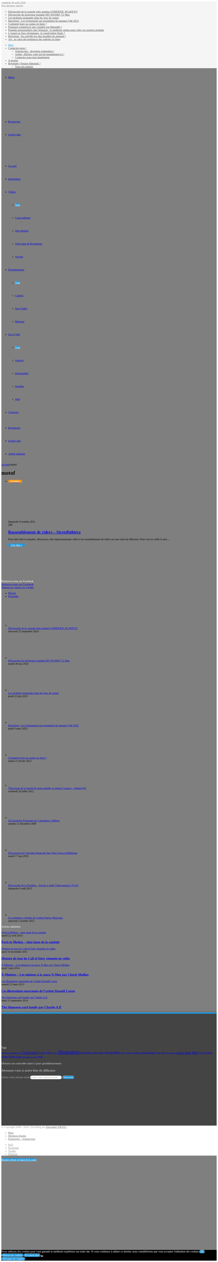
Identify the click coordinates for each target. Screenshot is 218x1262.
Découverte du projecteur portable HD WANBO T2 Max (39, 14)
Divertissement (16, 269)
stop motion (171, 1053)
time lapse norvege (29, 1057)
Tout (17, 204)
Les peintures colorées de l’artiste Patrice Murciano (35, 917)
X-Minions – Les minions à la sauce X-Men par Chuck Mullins (45, 974)
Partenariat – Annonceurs (21, 1139)
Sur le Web (14, 334)
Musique (19, 321)
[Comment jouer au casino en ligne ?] (27, 754)
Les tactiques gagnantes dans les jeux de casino (33, 17)
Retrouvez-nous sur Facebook (17, 584)
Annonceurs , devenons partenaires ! (34, 51)
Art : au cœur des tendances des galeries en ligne (34, 39)
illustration (69, 1052)
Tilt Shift (202, 1053)
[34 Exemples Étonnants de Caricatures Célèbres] (16, 817)
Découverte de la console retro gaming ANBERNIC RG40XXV (43, 11)
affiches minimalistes (11, 1053)
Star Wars (161, 1053)
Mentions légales (17, 1135)
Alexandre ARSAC (56, 1127)
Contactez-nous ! (17, 48)
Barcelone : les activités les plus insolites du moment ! (37, 36)
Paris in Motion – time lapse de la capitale (30, 942)
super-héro (183, 1052)
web (40, 1056)
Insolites (19, 386)
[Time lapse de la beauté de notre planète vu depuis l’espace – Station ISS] (27, 785)
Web (17, 399)
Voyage (19, 256)
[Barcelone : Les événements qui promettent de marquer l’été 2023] (27, 722)
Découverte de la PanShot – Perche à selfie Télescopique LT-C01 (43, 885)
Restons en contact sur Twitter (17, 587)
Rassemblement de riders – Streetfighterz (44, 532)
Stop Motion (21, 230)
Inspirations (14, 179)
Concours (13, 412)
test (195, 1052)
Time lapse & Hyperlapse (28, 243)
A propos (13, 60)
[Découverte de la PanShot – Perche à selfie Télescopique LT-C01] (27, 882)
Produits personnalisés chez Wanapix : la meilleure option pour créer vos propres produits (56, 30)
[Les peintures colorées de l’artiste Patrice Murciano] (18, 914)
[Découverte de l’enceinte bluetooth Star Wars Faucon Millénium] (27, 849)
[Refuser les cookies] (42, 1256)
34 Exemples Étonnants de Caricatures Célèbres (34, 820)
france (54, 1053)
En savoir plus (32, 1255)
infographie (112, 1052)
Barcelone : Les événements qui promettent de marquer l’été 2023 (43, 20)
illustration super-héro (92, 1052)
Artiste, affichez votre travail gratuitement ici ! (39, 54)
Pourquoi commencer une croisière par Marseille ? (35, 27)
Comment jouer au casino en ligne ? (27, 24)
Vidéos (12, 191)
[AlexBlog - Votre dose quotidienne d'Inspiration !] (52, 150)
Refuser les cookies (12, 1255)
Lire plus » (16, 545)
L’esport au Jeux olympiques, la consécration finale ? (36, 33)
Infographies (21, 373)
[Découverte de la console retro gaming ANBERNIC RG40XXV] (27, 625)
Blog (10, 45)
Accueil (5, 464)
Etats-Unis (45, 1052)
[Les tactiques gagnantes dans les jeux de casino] (27, 690)
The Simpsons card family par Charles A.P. (31, 1007)
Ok (202, 1251)
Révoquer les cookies (13, 1259)
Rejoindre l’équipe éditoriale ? (24, 63)
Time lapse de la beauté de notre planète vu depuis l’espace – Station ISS (47, 788)
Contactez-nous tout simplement (32, 57)
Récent (12, 593)
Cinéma (19, 295)
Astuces (19, 360)
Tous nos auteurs (24, 66)
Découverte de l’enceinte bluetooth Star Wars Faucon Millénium (42, 853)
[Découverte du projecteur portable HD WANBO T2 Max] (27, 657)
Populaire (13, 596)
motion (136, 1052)
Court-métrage (22, 217)
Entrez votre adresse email (15, 1077)
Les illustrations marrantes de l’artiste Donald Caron (38, 991)
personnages (147, 1052)
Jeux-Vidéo (21, 308)
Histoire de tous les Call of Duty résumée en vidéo (35, 958)
